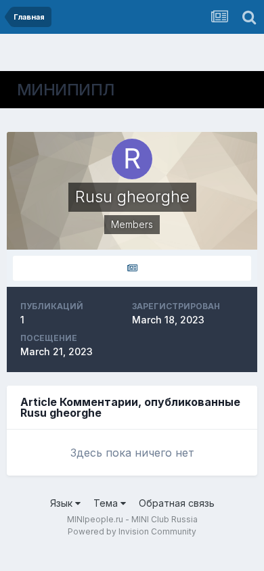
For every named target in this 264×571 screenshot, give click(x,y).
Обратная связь (177, 503)
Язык (62, 503)
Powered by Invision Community (132, 531)
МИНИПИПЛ (66, 89)
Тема (106, 503)
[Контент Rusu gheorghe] (132, 268)
